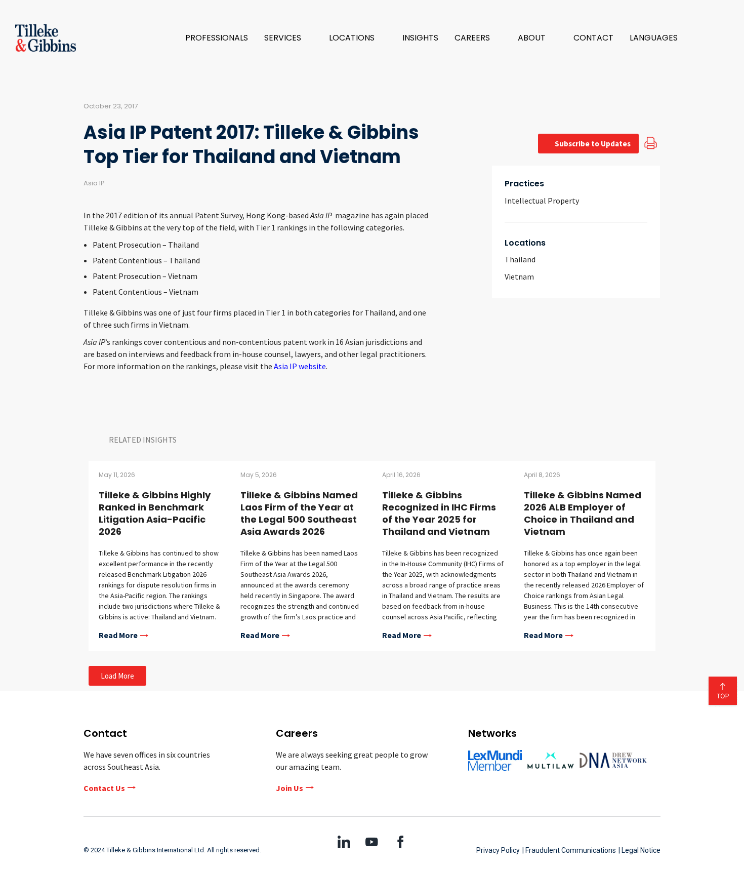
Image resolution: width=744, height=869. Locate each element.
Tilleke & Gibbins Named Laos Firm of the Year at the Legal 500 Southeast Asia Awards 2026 (299, 513)
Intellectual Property (542, 200)
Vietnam (519, 276)
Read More (118, 635)
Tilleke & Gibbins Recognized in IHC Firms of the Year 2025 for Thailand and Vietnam (439, 513)
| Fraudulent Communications (569, 850)
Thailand (520, 259)
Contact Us (104, 788)
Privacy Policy (498, 850)
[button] (288, 38)
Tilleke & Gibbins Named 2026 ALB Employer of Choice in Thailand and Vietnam (582, 513)
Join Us (289, 788)
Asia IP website (300, 366)
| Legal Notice (639, 850)
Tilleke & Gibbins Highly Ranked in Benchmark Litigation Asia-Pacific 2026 (155, 513)
